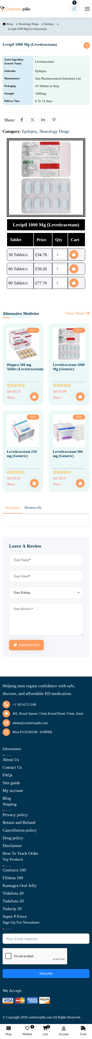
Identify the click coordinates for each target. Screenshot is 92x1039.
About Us (11, 759)
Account (64, 1034)
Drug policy (13, 837)
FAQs (7, 775)
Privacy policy (15, 814)
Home (9, 24)
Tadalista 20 (13, 901)
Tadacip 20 (12, 908)
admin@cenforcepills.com (30, 723)
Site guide (11, 782)
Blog (7, 798)
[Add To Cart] (34, 396)
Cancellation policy (20, 830)
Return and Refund (19, 822)
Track (83, 1034)
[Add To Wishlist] (86, 45)
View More (75, 313)
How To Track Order (20, 853)
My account (13, 790)
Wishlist (27, 1031)
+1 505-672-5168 (24, 704)
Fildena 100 (13, 877)
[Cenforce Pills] (15, 8)
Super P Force (15, 916)
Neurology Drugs (29, 24)
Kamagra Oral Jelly (20, 885)
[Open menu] (87, 8)
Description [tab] (12, 507)
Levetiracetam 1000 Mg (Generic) (69, 367)
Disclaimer (12, 845)
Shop (8, 1034)
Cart (45, 1031)
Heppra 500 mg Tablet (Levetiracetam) (25, 367)
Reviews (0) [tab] (33, 507)
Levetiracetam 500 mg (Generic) (68, 454)
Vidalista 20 (13, 893)
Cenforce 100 (14, 870)
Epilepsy (49, 24)
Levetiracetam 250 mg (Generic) (22, 454)
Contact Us (12, 767)
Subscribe (46, 973)
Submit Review (29, 645)
